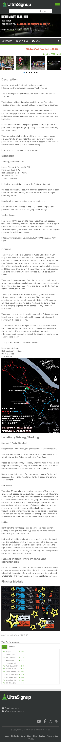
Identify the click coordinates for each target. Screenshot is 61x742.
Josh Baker (9, 677)
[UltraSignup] (16, 4)
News (23, 736)
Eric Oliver (9, 657)
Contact (42, 736)
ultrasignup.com (17, 711)
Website (8, 41)
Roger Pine (9, 680)
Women (12, 647)
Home (6, 736)
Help (35, 736)
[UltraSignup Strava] (56, 721)
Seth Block (9, 669)
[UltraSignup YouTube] (39, 721)
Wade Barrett (10, 666)
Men (4, 647)
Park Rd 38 (6, 21)
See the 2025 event (52, 54)
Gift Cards (15, 736)
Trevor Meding (11, 671)
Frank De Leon (11, 674)
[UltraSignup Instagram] (50, 721)
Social (37, 41)
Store (29, 736)
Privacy (31, 739)
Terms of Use (52, 736)
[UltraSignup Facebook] (45, 721)
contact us (15, 708)
